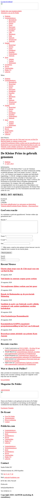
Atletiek (11, 59)
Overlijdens (8, 65)
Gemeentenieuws (10, 18)
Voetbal (11, 61)
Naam (3, 236)
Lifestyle (7, 72)
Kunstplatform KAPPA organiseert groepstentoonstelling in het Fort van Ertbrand (20, 325)
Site (2, 243)
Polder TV (8, 70)
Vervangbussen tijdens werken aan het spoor (19, 143)
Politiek (7, 43)
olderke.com (11, 477)
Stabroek (11, 38)
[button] (20, 75)
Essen (10, 25)
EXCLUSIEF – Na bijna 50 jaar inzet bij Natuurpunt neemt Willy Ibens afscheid (22, 349)
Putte (10, 36)
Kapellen (11, 30)
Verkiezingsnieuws (11, 432)
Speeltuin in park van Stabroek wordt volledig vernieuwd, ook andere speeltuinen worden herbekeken (20, 146)
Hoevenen (12, 27)
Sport (6, 57)
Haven (7, 66)
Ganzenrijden (9, 68)
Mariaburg (12, 34)
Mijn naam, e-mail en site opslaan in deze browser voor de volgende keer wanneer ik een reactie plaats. (20, 248)
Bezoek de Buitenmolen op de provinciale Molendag (20, 144)
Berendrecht (12, 20)
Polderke (7, 16)
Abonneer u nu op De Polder (10, 13)
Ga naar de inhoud (6, 1)
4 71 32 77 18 (8, 474)
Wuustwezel (12, 39)
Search (3, 256)
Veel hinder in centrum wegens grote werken (19, 279)
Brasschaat (12, 21)
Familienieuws (9, 435)
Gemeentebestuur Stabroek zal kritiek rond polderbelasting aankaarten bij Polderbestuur (22, 352)
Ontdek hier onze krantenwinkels (11, 11)
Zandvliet (12, 41)
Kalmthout (12, 29)
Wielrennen (12, 63)
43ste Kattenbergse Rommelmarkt (24, 148)
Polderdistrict (13, 54)
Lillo (10, 32)
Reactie (4, 220)
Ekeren (11, 23)
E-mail (3, 240)
